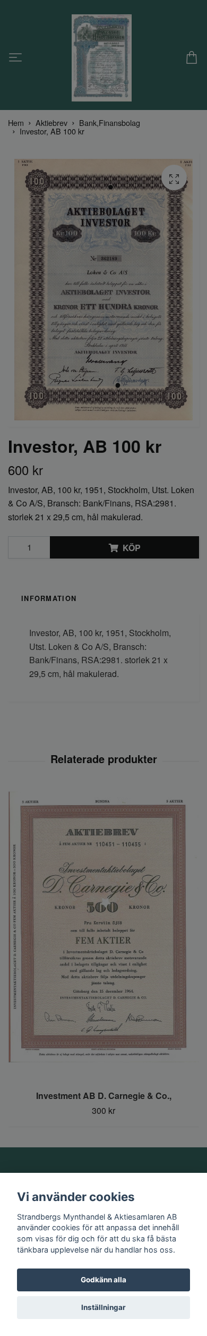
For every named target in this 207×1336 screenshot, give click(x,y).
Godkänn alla (103, 1279)
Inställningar (103, 1307)
